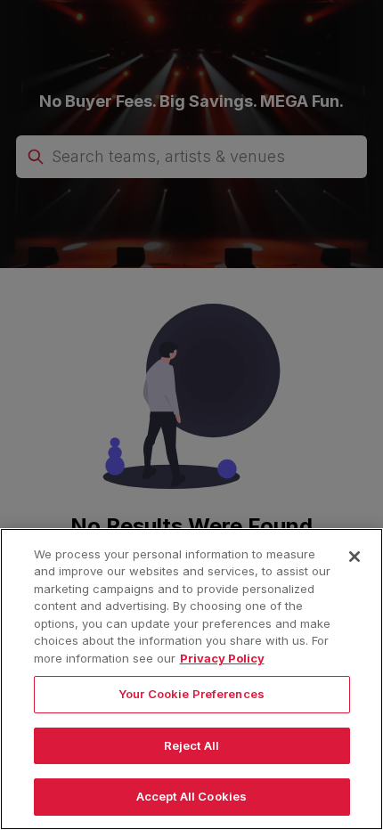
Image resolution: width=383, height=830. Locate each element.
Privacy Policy (222, 658)
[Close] (354, 556)
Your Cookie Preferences (191, 694)
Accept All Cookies (191, 796)
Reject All (191, 745)
